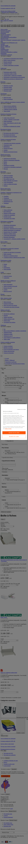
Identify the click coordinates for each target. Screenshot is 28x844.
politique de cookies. (8, 428)
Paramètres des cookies (14, 436)
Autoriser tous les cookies (14, 432)
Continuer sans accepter (21, 409)
